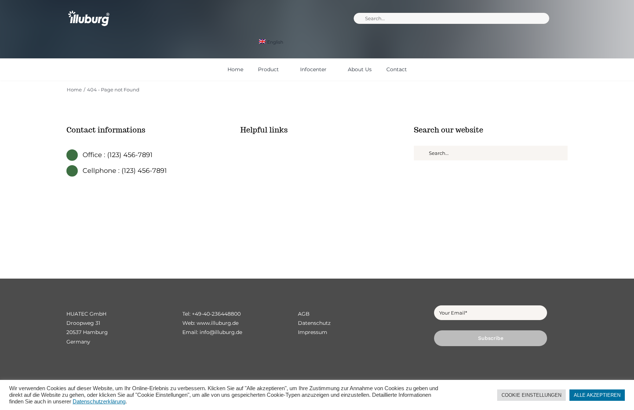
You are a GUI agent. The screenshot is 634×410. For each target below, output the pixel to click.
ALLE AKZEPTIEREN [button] (597, 395)
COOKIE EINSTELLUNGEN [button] (531, 395)
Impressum (312, 332)
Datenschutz (314, 323)
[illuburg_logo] (89, 10)
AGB (304, 314)
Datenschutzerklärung (99, 401)
